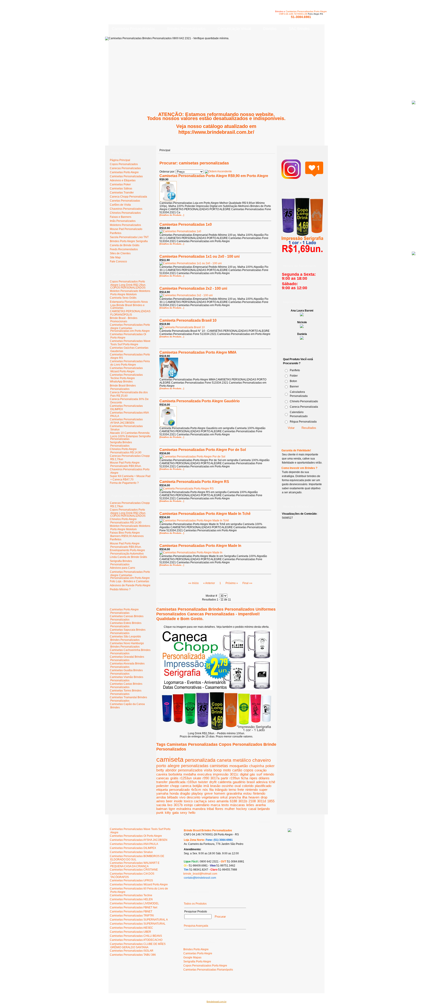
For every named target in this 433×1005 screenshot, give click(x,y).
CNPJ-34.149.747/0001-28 (293, 14)
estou (247, 793)
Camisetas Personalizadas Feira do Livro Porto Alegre (130, 363)
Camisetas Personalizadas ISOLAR (131, 950)
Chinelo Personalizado (304, 401)
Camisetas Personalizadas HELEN (131, 899)
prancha (235, 797)
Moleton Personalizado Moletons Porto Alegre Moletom (130, 292)
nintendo (251, 789)
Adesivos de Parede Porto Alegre (130, 585)
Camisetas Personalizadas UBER (130, 931)
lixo (169, 805)
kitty (168, 812)
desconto (193, 797)
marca (215, 805)
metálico (242, 760)
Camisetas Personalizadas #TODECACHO (136, 939)
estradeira (183, 809)
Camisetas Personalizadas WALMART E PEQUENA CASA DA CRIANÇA (134, 864)
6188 (233, 801)
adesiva (261, 782)
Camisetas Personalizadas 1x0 (185, 224)
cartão (237, 770)
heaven (254, 797)
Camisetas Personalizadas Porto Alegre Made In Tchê (205, 514)
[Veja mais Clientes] (289, 831)
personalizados (190, 770)
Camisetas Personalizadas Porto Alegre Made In (200, 546)
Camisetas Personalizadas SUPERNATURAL (138, 923)
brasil (251, 782)
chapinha (256, 766)
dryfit (212, 782)
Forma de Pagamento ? (124, 482)
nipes (253, 778)
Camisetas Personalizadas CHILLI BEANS (136, 935)
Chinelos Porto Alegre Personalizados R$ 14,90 (125, 451)
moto (227, 770)
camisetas (219, 766)
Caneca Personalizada (304, 406)
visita (208, 770)
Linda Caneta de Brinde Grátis (128, 557)
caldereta (224, 782)
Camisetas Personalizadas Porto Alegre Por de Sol (202, 450)
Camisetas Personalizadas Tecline (131, 895)
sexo (211, 801)
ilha (244, 797)
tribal (210, 809)
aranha (261, 805)
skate (197, 778)
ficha (244, 778)
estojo (188, 805)
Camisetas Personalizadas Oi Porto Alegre (136, 835)
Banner (294, 386)
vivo (182, 797)
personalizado (179, 789)
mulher (230, 809)
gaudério (239, 782)
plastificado (263, 786)
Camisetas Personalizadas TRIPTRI (132, 915)
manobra (198, 809)
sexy (183, 812)
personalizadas (194, 765)
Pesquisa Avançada (196, 925)
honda (174, 793)
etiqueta (162, 789)
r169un (192, 782)
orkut (224, 797)
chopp (174, 786)
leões (250, 805)
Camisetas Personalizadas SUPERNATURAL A (139, 919)
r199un (235, 778)
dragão (185, 793)
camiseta (170, 759)
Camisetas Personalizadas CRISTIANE (134, 869)
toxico (188, 801)
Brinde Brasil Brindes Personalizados (123, 387)
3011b (242, 801)
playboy (197, 793)
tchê (272, 782)
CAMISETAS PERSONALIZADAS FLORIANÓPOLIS (130, 313)
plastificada (177, 782)
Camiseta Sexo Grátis (123, 297)
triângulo (221, 789)
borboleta (175, 774)
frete (240, 789)
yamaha (162, 793)
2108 (252, 801)
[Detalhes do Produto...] (171, 215)
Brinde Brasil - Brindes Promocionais (123, 319)
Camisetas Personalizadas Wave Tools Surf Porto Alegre (130, 342)
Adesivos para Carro (122, 567)
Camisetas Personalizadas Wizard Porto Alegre (126, 369)
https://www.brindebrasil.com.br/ (216, 132)
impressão (220, 774)
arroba (161, 797)
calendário (201, 805)
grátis (174, 778)
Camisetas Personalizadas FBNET (131, 911)
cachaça (200, 801)
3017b (178, 805)
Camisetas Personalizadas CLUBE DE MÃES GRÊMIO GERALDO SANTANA (138, 945)
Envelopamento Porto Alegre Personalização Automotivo (127, 552)
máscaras (237, 805)
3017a (214, 778)
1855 (270, 801)
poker (269, 766)
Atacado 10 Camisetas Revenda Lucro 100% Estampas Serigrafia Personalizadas (130, 436)
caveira (161, 774)
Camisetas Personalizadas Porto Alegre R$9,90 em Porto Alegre (213, 176)
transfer (162, 782)
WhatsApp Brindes (121, 381)
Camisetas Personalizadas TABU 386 (133, 954)
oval (238, 786)
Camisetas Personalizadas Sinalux (131, 852)
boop (218, 770)
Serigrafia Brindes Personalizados (121, 444)
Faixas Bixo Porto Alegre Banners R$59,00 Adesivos (127, 534)
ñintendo (259, 793)
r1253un (186, 778)
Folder (294, 375)
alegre (174, 765)
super (263, 789)
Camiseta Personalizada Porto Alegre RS (194, 482)
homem (219, 793)
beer (169, 801)
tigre (172, 809)
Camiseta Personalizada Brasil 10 (187, 320)
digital (244, 774)
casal (252, 809)
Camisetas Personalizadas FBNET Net (133, 907)
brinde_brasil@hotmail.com (200, 873)
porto (161, 765)
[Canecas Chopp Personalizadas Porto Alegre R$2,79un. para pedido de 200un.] (216, 689)
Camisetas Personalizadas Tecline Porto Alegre (126, 376)
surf (259, 774)
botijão (197, 786)
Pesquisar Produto (195, 911)
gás (252, 774)
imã (206, 786)
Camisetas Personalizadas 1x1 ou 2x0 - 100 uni (199, 256)
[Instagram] (302, 176)
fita (211, 789)
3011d (261, 801)
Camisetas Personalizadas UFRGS (131, 880)
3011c (234, 774)
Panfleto (295, 370)
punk (160, 812)
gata (175, 812)
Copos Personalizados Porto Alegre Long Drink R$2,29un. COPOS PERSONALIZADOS (128, 284)
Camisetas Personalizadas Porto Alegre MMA (198, 352)
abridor (171, 770)
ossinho (227, 786)
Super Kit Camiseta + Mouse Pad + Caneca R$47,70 (130, 478)
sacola (161, 805)
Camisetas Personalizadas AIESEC (131, 927)
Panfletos (115, 539)
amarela (222, 801)
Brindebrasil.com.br (216, 1001)
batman (161, 809)
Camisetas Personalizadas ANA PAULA (134, 844)
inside (178, 801)
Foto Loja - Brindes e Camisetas (129, 581)
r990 (206, 778)
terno (232, 789)
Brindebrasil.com (122, 984)
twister (203, 782)
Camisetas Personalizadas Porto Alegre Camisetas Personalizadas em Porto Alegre (130, 327)
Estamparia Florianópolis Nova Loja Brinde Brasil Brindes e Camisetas (129, 304)
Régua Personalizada (303, 421)
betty (160, 770)
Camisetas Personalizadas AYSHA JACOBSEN (126, 421)
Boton (293, 381)
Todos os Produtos (195, 903)
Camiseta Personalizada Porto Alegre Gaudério (199, 401)
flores (219, 809)
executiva (204, 774)
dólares (264, 778)
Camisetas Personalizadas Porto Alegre (306, 11)
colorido (247, 786)
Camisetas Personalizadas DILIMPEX (133, 848)
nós (205, 789)
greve (208, 793)
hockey (241, 809)
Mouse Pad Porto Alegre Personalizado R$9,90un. (126, 464)
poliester (162, 786)
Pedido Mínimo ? (120, 589)
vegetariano (210, 797)
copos (248, 770)
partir (224, 778)
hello (192, 812)
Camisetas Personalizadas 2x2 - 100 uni (193, 288)
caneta (224, 760)
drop (264, 797)
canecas (162, 778)
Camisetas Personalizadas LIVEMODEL (134, 903)
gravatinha (234, 793)
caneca (185, 786)
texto (225, 805)
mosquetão (238, 766)
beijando (264, 809)
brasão (215, 786)
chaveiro (261, 760)
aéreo (160, 801)
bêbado (172, 797)
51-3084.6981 (301, 17)
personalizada (200, 760)
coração (261, 770)
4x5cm (196, 789)
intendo (268, 774)
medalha (189, 774)
